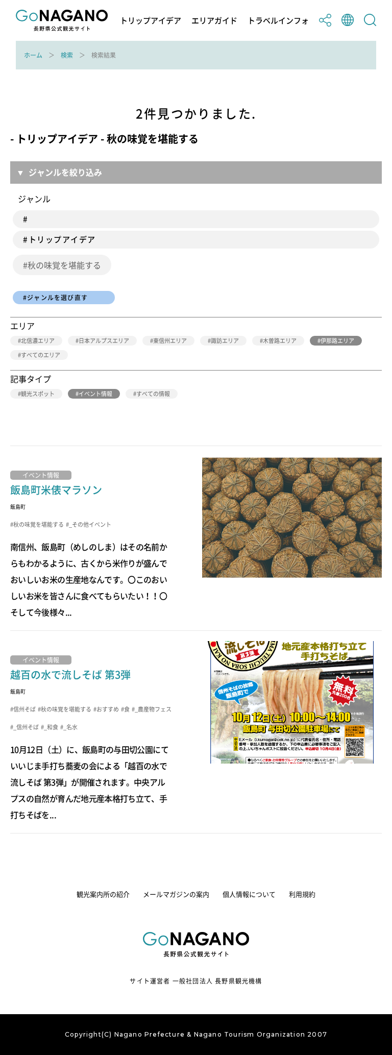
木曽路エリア (280, 340)
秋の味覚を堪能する (64, 265)
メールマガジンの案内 (176, 894)
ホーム (33, 55)
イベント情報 (95, 393)
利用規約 (302, 894)
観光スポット (38, 393)
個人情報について (249, 894)
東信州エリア (170, 340)
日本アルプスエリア (104, 340)
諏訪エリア (225, 340)
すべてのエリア (40, 355)
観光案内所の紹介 (103, 894)
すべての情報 (153, 393)
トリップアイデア (150, 20)
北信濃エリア (38, 340)
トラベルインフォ (278, 20)
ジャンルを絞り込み (65, 172)
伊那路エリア (337, 340)
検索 (67, 55)
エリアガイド (214, 20)
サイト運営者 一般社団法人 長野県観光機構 (196, 981)
